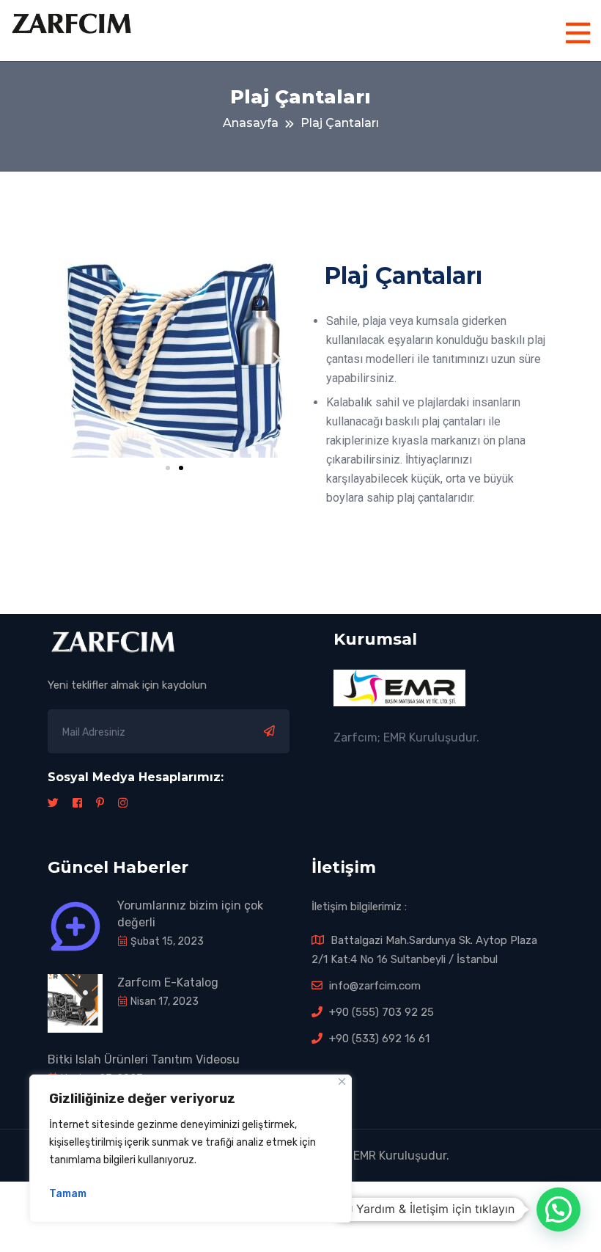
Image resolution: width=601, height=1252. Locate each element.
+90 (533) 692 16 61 (377, 1038)
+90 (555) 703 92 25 (380, 1012)
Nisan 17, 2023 (163, 1001)
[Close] (342, 1081)
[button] (168, 468)
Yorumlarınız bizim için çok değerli (190, 913)
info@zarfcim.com (373, 985)
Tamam (67, 1193)
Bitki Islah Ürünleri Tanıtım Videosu (144, 1059)
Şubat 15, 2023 (166, 941)
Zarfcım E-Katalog (167, 982)
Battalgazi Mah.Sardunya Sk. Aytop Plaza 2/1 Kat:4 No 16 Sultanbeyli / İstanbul (424, 950)
